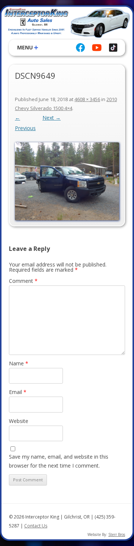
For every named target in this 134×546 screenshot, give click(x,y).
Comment (23, 280)
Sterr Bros (116, 534)
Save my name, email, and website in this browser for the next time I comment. (58, 461)
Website (18, 420)
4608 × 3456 (87, 99)
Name (18, 363)
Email (17, 391)
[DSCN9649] (67, 181)
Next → (51, 117)
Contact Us (35, 526)
